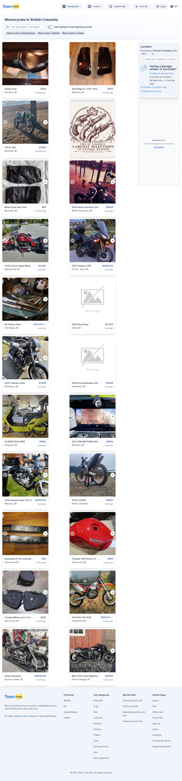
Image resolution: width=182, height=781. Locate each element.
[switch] (51, 27)
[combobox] (145, 54)
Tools (96, 740)
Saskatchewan (71, 712)
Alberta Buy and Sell (132, 700)
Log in (155, 729)
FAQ (154, 706)
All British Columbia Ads (153, 87)
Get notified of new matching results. (73, 27)
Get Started (159, 147)
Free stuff (97, 700)
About (155, 700)
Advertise (157, 735)
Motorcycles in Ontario (73, 33)
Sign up (156, 723)
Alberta (67, 700)
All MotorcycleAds (150, 91)
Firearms (97, 723)
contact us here (21, 716)
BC (65, 706)
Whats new (158, 712)
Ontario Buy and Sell (132, 721)
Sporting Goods (100, 746)
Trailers (96, 735)
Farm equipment (101, 758)
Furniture (97, 729)
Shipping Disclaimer (162, 746)
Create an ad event (160, 73)
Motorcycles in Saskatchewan (21, 33)
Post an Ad (158, 718)
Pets (95, 712)
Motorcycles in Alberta (48, 33)
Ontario (67, 718)
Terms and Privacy (47, 716)
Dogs (95, 706)
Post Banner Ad (160, 740)
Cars (95, 752)
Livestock (97, 718)
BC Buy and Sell (130, 706)
